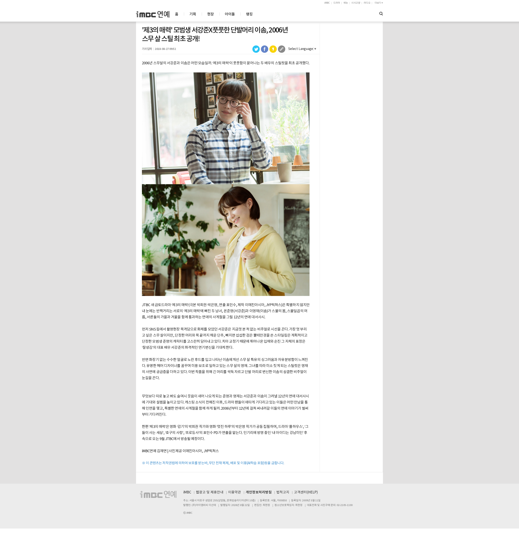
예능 (345, 3)
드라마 (336, 3)
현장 (210, 14)
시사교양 (355, 3)
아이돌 (230, 14)
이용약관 (234, 492)
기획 (192, 14)
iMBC (327, 3)
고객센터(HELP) (306, 492)
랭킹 (249, 14)
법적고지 (282, 492)
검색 (381, 14)
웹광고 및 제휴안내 (209, 492)
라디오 (367, 3)
